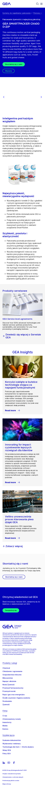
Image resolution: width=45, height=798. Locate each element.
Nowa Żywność (9, 685)
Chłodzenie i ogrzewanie (12, 671)
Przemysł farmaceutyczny (13, 688)
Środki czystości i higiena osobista (16, 698)
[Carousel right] (41, 97)
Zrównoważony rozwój (12, 719)
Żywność (6, 704)
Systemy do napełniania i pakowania (17, 13)
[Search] (37, 4)
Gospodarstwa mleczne (12, 675)
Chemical (6, 668)
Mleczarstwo (8, 678)
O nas (5, 716)
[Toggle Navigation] (41, 4)
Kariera (5, 729)
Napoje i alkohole (9, 681)
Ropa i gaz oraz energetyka (13, 695)
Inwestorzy (7, 722)
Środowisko (7, 701)
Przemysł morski (9, 691)
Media (5, 726)
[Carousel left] (4, 97)
